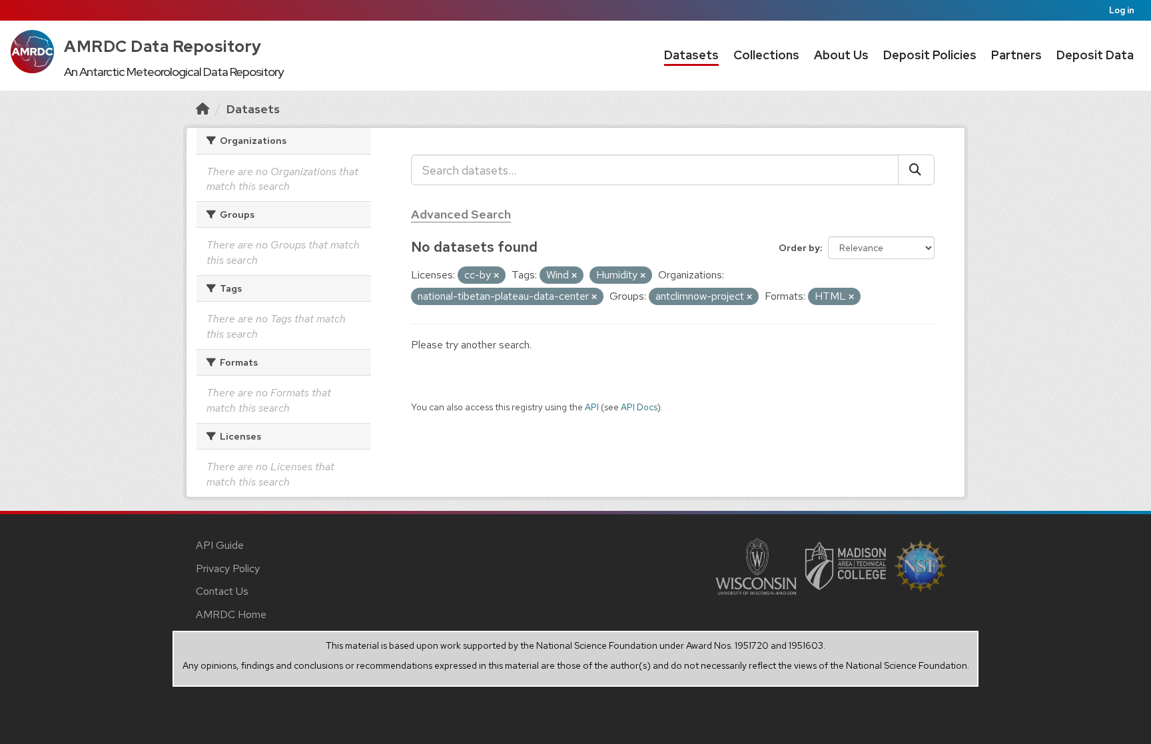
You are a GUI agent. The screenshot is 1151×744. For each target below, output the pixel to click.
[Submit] (916, 170)
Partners (1016, 55)
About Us (841, 55)
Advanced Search (461, 214)
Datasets (691, 55)
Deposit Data (1095, 55)
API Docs (639, 407)
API (592, 407)
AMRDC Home (231, 614)
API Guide (220, 545)
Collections (766, 55)
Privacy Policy (228, 568)
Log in (1121, 10)
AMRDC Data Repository (163, 46)
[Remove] (496, 275)
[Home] (202, 109)
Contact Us (222, 591)
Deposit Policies (929, 55)
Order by (799, 248)
